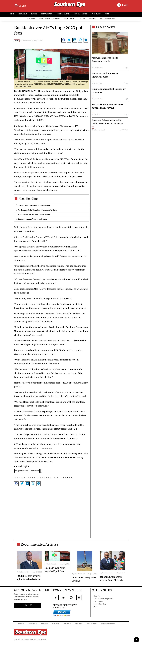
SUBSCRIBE (28, 605)
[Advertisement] (51, 515)
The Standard (70, 18)
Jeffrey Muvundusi (99, 130)
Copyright (67, 624)
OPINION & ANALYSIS (63, 14)
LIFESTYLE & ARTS (46, 14)
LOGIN (125, 5)
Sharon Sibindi (98, 68)
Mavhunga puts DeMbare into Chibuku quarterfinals (37, 210)
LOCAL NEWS (23, 14)
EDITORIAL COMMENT (80, 14)
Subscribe (55, 624)
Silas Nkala (97, 114)
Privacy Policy (92, 624)
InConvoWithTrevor (108, 18)
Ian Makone (35, 471)
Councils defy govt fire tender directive (32, 219)
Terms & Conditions (108, 624)
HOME (12, 14)
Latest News (105, 27)
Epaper (93, 18)
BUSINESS (34, 14)
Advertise (44, 624)
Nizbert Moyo (98, 83)
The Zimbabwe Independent (50, 18)
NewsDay (32, 18)
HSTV (83, 18)
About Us (21, 624)
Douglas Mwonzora (22, 471)
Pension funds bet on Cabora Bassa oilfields (34, 215)
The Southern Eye (100, 604)
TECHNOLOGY (96, 14)
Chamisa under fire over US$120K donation (34, 205)
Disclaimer (79, 624)
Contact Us (33, 624)
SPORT (107, 14)
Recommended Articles (39, 544)
